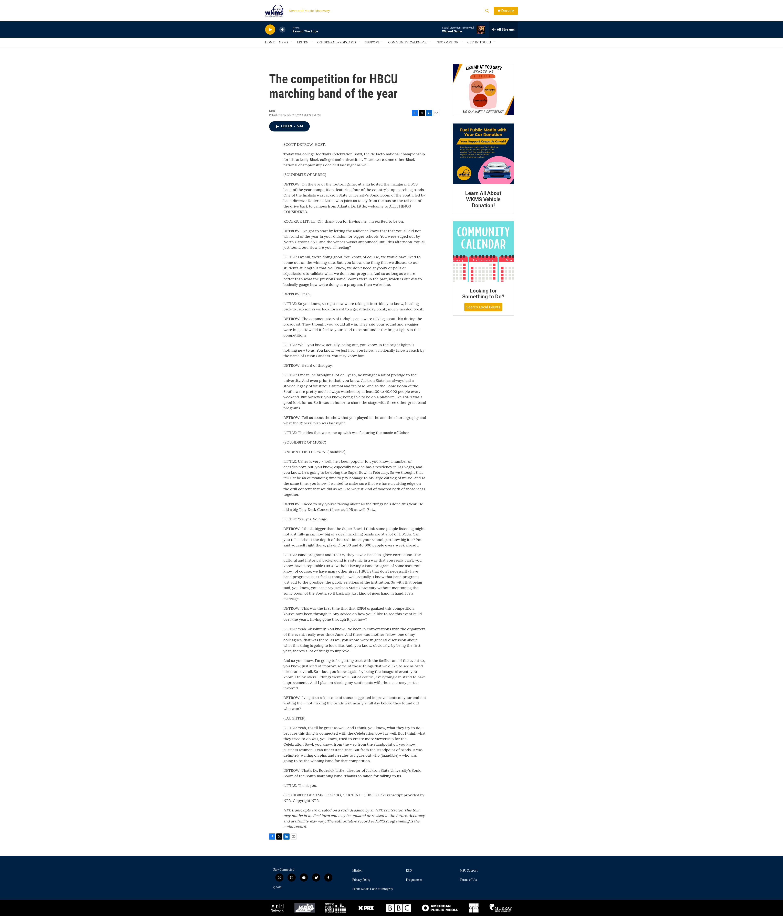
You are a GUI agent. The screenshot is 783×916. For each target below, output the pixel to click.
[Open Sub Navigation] (291, 42)
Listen (303, 42)
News (283, 42)
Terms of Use (469, 880)
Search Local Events (483, 307)
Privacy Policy (361, 880)
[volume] (282, 29)
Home (270, 42)
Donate (507, 11)
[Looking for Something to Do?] (483, 251)
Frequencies (414, 880)
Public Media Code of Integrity (372, 889)
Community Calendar (407, 42)
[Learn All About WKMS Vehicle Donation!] (483, 154)
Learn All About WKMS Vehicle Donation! (483, 199)
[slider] (289, 29)
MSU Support (469, 870)
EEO (409, 870)
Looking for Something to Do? (483, 294)
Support (372, 42)
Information (447, 42)
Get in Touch (479, 42)
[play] (270, 29)
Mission (357, 870)
